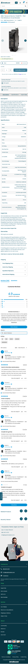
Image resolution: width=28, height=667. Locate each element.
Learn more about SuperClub (8, 228)
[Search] (25, 6)
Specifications (15, 94)
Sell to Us (3, 594)
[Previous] (2, 40)
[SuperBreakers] (5, 2)
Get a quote (6, 83)
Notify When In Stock (20, 70)
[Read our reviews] (14, 652)
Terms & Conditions (6, 657)
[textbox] (14, 333)
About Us (3, 628)
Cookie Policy (24, 657)
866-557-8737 (5, 532)
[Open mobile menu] (27, 3)
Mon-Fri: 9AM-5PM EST (7, 530)
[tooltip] (19, 311)
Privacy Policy (16, 657)
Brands (2, 632)
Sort (16, 347)
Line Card (3, 635)
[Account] (20, 3)
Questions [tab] (14, 281)
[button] (8, 22)
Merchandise (4, 597)
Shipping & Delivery (6, 613)
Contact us (5, 575)
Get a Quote (4, 591)
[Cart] (23, 3)
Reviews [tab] (5, 281)
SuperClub (23, 94)
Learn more (6, 89)
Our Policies (4, 607)
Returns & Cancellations (7, 610)
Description (6, 94)
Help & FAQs (4, 616)
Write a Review (16, 327)
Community (4, 625)
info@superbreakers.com (8, 535)
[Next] (25, 40)
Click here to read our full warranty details (12, 254)
